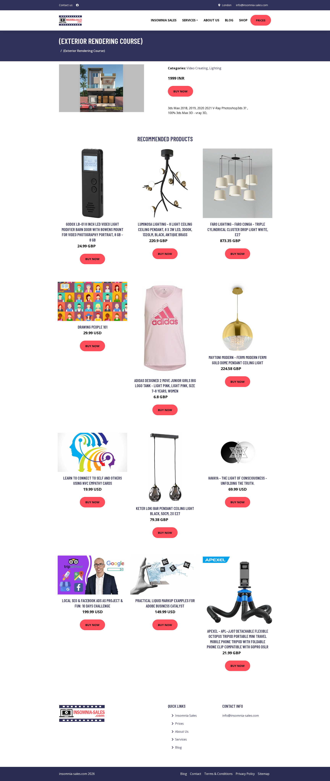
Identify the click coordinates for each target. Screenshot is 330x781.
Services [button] (189, 20)
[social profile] (77, 5)
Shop (243, 20)
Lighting (215, 68)
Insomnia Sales (163, 20)
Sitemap (263, 774)
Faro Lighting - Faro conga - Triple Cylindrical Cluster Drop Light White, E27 (237, 229)
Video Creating (197, 68)
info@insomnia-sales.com (252, 5)
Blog (229, 20)
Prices (260, 20)
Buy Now (180, 91)
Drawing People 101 (92, 327)
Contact (195, 774)
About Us (211, 20)
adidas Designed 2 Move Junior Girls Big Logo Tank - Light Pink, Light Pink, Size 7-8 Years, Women (165, 385)
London (226, 5)
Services (181, 739)
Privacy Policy (245, 774)
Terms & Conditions (218, 774)
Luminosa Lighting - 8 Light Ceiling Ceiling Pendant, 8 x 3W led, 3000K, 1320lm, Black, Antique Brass (165, 229)
